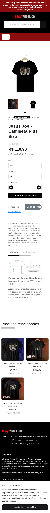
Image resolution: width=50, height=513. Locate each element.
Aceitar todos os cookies (25, 507)
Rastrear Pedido (40, 436)
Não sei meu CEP (14, 212)
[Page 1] (25, 112)
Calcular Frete (34, 207)
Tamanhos (12, 171)
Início (10, 117)
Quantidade (12, 183)
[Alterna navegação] (6, 37)
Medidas (14, 252)
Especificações (25, 252)
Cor (9, 160)
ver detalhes (13, 349)
